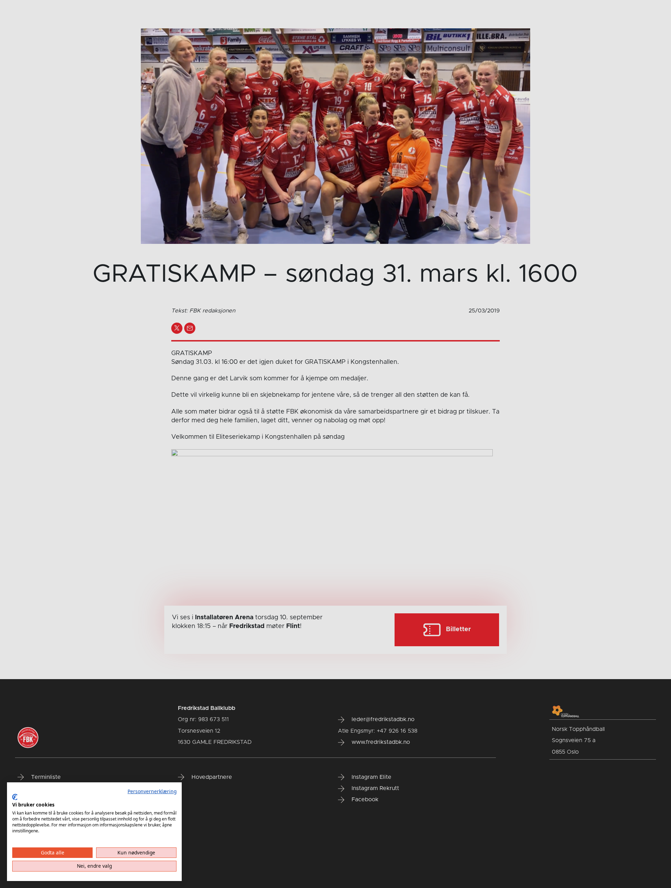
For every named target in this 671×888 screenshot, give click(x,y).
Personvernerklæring (152, 791)
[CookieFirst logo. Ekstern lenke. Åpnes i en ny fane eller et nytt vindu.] (14, 797)
